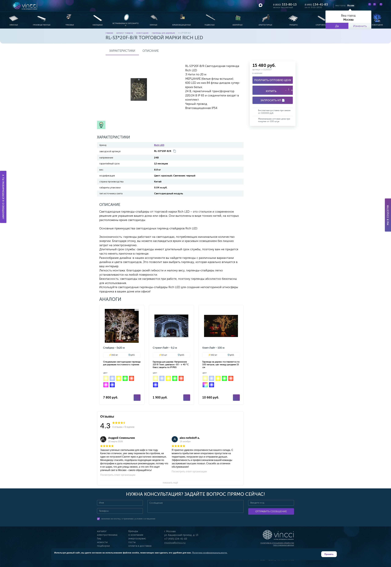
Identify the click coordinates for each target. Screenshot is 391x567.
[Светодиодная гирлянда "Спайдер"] (121, 354)
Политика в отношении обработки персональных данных (277, 544)
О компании (135, 534)
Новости (102, 542)
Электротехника (107, 534)
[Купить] (137, 397)
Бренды (133, 531)
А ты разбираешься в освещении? (3, 197)
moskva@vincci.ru (174, 542)
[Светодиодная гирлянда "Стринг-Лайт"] (171, 354)
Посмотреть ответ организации (117, 475)
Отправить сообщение (271, 511)
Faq (99, 538)
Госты (131, 542)
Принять (329, 554)
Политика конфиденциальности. (209, 552)
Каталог (102, 531)
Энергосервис (137, 538)
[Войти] (386, 5)
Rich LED (159, 145)
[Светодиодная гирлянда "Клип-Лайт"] (221, 354)
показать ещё (170, 482)
